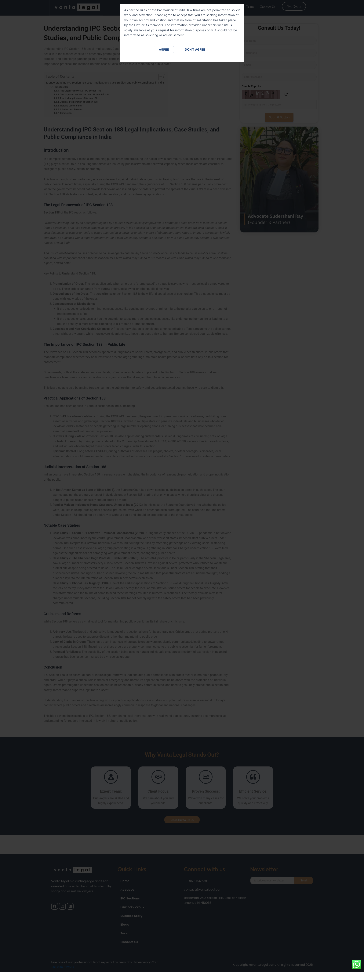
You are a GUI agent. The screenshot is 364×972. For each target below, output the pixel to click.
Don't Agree (195, 49)
